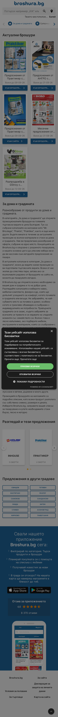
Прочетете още (28, 359)
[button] (29, 381)
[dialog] (28, 359)
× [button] (51, 331)
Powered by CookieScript (41, 387)
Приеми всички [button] (30, 366)
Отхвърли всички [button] (30, 374)
